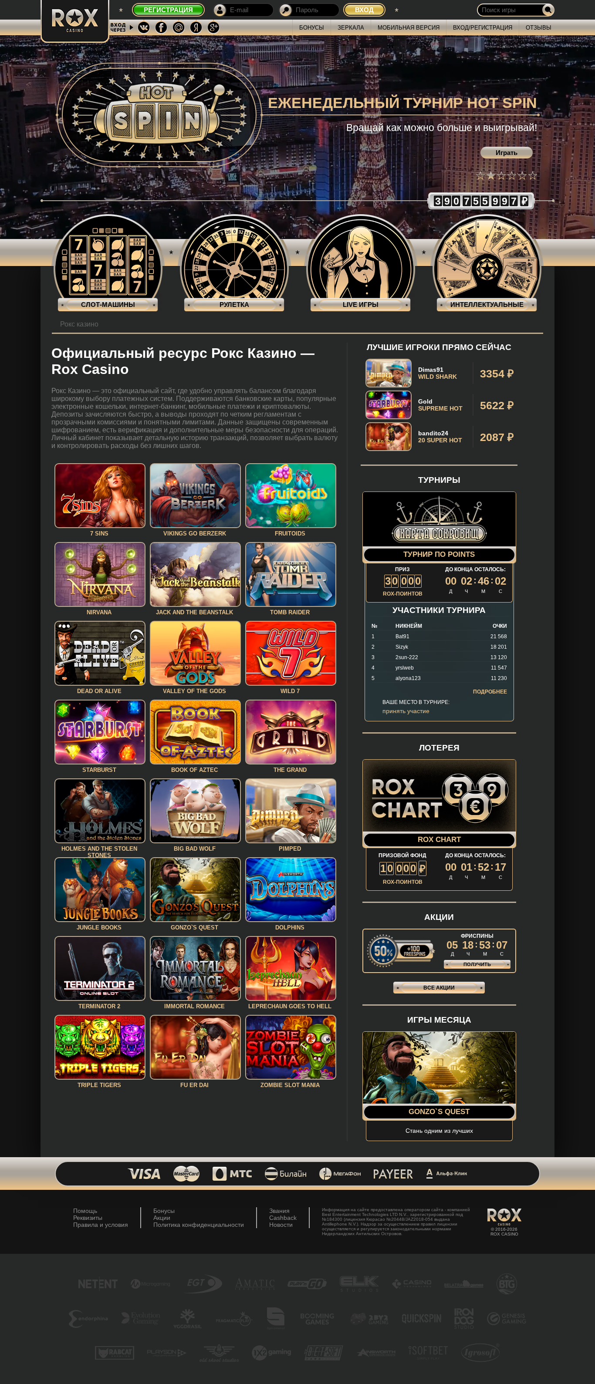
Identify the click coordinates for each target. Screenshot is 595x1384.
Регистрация (168, 9)
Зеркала (351, 27)
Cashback (283, 1217)
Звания (279, 1210)
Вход (364, 9)
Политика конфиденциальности (198, 1224)
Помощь (85, 1210)
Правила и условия (100, 1224)
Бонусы (311, 27)
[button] (480, 175)
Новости (281, 1224)
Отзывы (538, 27)
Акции (161, 1217)
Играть (506, 152)
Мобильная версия (408, 27)
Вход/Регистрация (482, 27)
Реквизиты (87, 1217)
